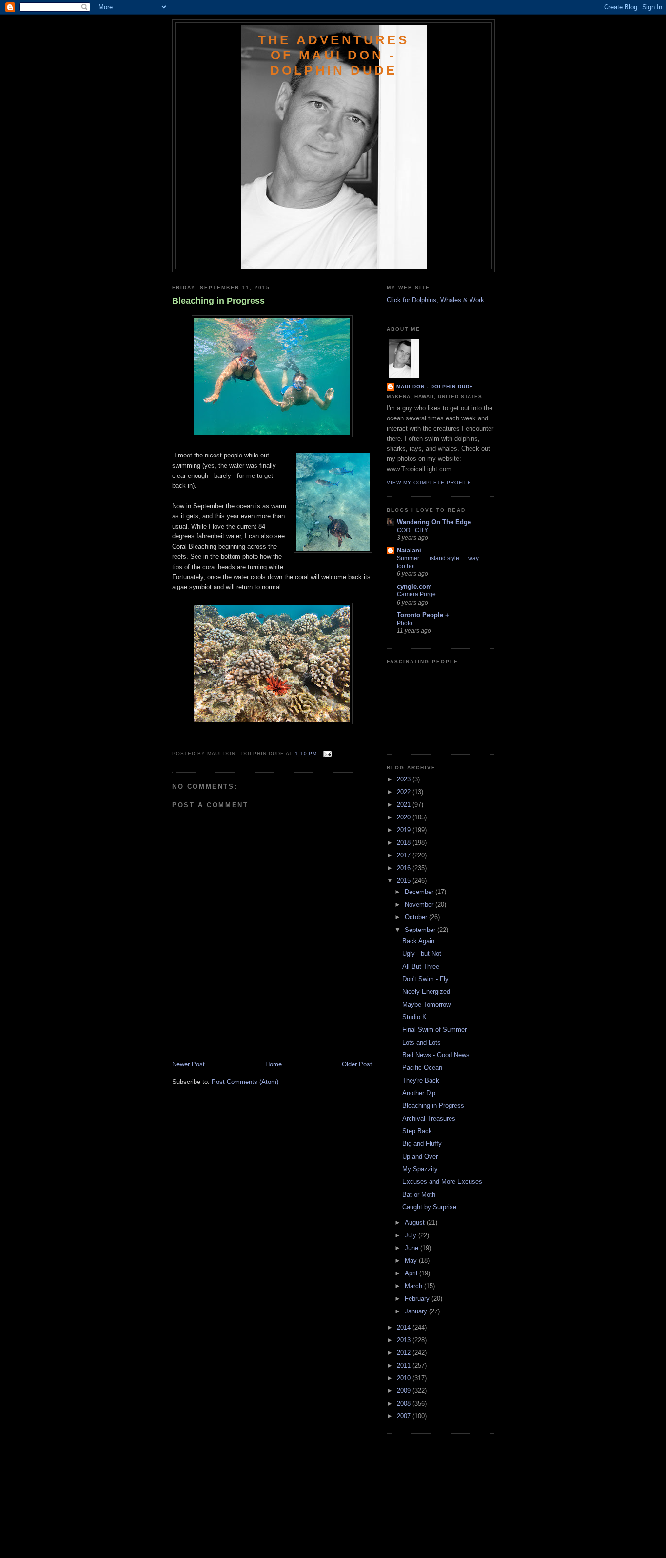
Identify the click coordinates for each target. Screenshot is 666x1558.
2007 (404, 1416)
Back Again (418, 941)
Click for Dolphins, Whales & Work (435, 300)
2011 (404, 1365)
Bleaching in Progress (218, 300)
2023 (404, 779)
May (412, 1260)
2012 (404, 1352)
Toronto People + (423, 615)
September (421, 929)
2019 (404, 830)
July (411, 1235)
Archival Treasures (428, 1118)
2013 (404, 1340)
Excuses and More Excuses (442, 1181)
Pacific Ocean (422, 1067)
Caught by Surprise (429, 1207)
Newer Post (188, 1064)
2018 (404, 842)
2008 (404, 1403)
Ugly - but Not (421, 953)
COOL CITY (412, 530)
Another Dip (418, 1093)
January (417, 1311)
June (412, 1248)
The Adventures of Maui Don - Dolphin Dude (333, 55)
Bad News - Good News (436, 1055)
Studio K (414, 1017)
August (416, 1222)
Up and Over (420, 1156)
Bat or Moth (418, 1194)
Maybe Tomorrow (426, 1004)
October (417, 917)
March (414, 1286)
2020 (404, 817)
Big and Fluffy (422, 1143)
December (420, 891)
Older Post (357, 1064)
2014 (404, 1327)
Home (273, 1064)
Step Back (417, 1131)
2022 (404, 792)
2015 (404, 880)
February (418, 1298)
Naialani (409, 550)
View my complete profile (429, 482)
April (412, 1273)
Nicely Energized (426, 991)
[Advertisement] (229, 1038)
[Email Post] (326, 753)
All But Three (420, 966)
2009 (404, 1390)
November (420, 904)
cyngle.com (414, 586)
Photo (404, 623)
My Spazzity (420, 1169)
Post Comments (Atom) (245, 1081)
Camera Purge (416, 594)
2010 (404, 1378)
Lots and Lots (421, 1042)
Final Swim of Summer (434, 1029)
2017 (404, 855)
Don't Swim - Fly (425, 979)
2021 (404, 804)
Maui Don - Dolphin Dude (434, 386)
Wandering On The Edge (434, 522)
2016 (404, 868)
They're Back (420, 1080)
